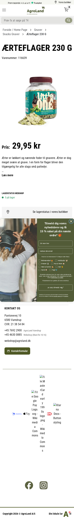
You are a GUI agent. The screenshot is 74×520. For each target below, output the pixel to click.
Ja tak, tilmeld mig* (55, 287)
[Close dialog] (71, 221)
